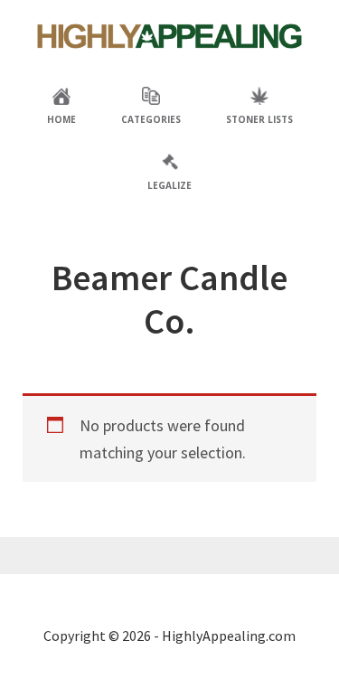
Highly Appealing (170, 36)
